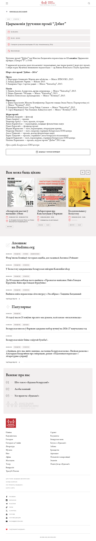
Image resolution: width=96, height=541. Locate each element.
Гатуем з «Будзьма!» (58, 443)
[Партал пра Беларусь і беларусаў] (48, 3)
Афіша (8, 457)
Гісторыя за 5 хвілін (13, 443)
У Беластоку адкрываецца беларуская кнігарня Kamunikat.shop (38, 268)
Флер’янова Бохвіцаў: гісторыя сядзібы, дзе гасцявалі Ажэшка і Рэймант (42, 257)
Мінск (8, 19)
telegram (12, 503)
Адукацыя (25, 324)
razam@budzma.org (16, 521)
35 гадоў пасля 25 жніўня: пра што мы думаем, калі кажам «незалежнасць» (44, 317)
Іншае (47, 224)
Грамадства (17, 253)
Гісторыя (25, 253)
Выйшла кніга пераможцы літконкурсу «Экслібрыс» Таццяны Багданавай (43, 293)
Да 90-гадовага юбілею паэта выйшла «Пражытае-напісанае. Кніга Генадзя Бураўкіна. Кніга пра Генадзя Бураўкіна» (43, 281)
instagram (12, 500)
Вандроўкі (10, 467)
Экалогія (53, 460)
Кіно (7, 453)
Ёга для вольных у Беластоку (77, 212)
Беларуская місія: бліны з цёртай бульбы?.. (27, 339)
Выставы (9, 226)
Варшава (40, 224)
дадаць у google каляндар (49, 152)
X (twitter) (12, 510)
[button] (88, 172)
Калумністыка (11, 436)
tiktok (11, 507)
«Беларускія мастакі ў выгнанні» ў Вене (17, 212)
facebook (12, 496)
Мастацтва (10, 460)
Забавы (53, 446)
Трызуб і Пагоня (12, 471)
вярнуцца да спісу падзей (18, 11)
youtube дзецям (15, 517)
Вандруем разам (35, 253)
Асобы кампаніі (22, 389)
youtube (12, 514)
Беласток (72, 224)
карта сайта (10, 488)
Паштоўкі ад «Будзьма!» (60, 464)
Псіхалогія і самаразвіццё (60, 457)
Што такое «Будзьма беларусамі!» (32, 382)
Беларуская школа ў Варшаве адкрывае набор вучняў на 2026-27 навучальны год (46, 328)
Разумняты (54, 436)
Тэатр (8, 464)
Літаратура (16, 19)
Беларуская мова (56, 439)
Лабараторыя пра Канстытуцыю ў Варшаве (50, 212)
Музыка (9, 450)
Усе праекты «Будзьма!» (27, 395)
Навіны (9, 432)
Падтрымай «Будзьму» (17, 529)
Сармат (53, 432)
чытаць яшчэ (11, 299)
